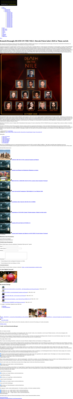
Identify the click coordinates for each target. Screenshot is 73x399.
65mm (6, 132)
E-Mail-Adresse (3, 248)
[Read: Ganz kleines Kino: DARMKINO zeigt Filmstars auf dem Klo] (3, 301)
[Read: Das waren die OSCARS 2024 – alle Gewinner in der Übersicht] (3, 294)
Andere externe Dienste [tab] (4, 365)
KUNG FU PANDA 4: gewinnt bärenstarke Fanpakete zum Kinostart (14, 292)
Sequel (34, 132)
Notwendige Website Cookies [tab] (5, 338)
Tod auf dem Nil (39, 132)
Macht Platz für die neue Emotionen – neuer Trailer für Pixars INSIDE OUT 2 (16, 298)
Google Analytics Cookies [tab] (4, 357)
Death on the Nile (17, 132)
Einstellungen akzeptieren (4, 398)
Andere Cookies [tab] (3, 386)
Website (1, 250)
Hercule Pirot (23, 132)
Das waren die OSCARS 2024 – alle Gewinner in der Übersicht (13, 295)
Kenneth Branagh (29, 132)
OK (0, 323)
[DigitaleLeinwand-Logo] (8, 5)
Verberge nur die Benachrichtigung (15, 398)
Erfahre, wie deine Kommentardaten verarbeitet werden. (32, 267)
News (1, 38)
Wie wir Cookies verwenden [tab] (5, 331)
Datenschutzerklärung (4, 397)
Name (1, 246)
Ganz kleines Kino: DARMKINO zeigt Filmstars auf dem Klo (13, 302)
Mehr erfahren (4, 323)
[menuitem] (37, 7)
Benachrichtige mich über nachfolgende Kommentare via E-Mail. (13, 261)
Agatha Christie (11, 132)
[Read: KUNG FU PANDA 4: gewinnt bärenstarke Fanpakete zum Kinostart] (3, 291)
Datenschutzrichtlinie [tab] (4, 393)
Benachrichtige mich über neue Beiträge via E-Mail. (10, 263)
